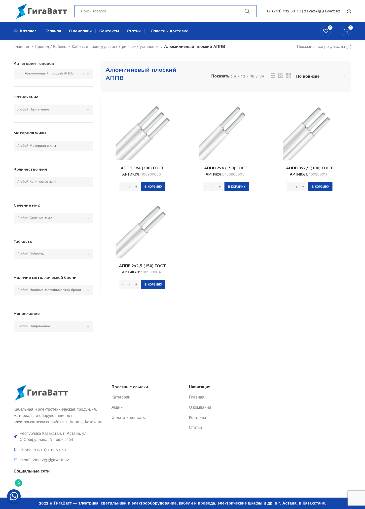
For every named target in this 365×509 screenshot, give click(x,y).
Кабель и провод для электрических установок (116, 46)
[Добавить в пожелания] (176, 120)
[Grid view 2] (280, 75)
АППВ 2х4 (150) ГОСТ (226, 167)
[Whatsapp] (14, 496)
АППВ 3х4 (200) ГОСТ (142, 167)
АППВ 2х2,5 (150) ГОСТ (142, 265)
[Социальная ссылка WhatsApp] (18, 483)
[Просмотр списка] (273, 75)
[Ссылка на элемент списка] (60, 436)
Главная (22, 46)
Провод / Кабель (51, 46)
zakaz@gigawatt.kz (322, 11)
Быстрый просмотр (176, 109)
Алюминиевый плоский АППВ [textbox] (45, 73)
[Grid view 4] (288, 75)
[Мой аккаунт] (349, 11)
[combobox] (53, 74)
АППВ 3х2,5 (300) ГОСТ (309, 167)
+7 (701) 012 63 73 (283, 11)
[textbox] (33, 109)
